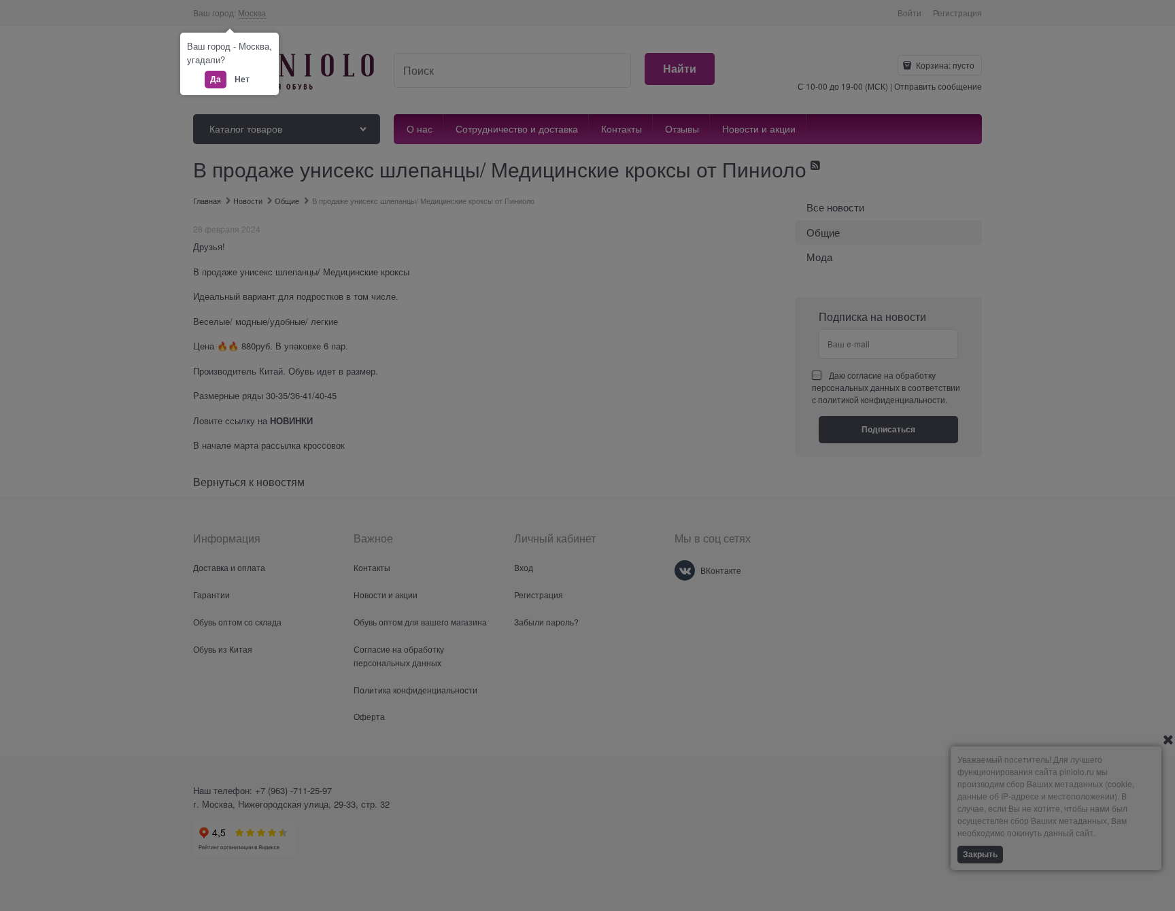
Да (215, 79)
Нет (242, 79)
